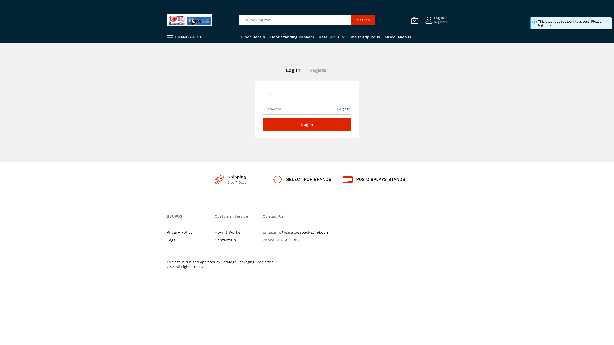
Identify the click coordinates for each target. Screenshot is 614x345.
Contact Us (225, 240)
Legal (172, 240)
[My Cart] (414, 20)
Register (440, 22)
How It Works (227, 232)
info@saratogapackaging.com (301, 232)
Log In (439, 18)
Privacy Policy (180, 232)
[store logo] (189, 20)
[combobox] (295, 20)
